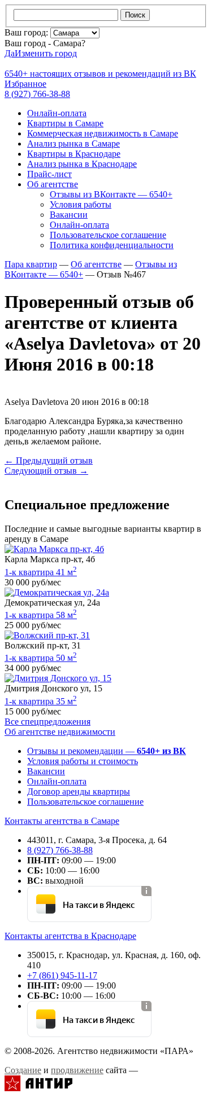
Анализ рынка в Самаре (73, 143)
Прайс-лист (49, 174)
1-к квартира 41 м (41, 572)
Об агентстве (52, 184)
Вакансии (69, 214)
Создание (23, 1070)
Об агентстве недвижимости (60, 731)
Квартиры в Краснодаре (73, 153)
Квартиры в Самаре (65, 123)
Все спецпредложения (47, 721)
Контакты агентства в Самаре (62, 821)
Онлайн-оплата (56, 113)
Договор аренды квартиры (78, 791)
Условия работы (80, 204)
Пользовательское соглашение (108, 235)
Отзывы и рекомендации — (106, 751)
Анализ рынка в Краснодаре (82, 164)
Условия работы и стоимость (82, 761)
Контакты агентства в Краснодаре (70, 936)
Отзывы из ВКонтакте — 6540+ (111, 194)
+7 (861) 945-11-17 (62, 975)
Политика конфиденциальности (112, 245)
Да (10, 53)
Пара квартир (31, 264)
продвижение (77, 1070)
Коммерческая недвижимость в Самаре (102, 133)
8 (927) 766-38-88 (60, 850)
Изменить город (46, 53)
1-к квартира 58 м (41, 615)
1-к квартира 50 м (41, 658)
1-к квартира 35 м (41, 701)
